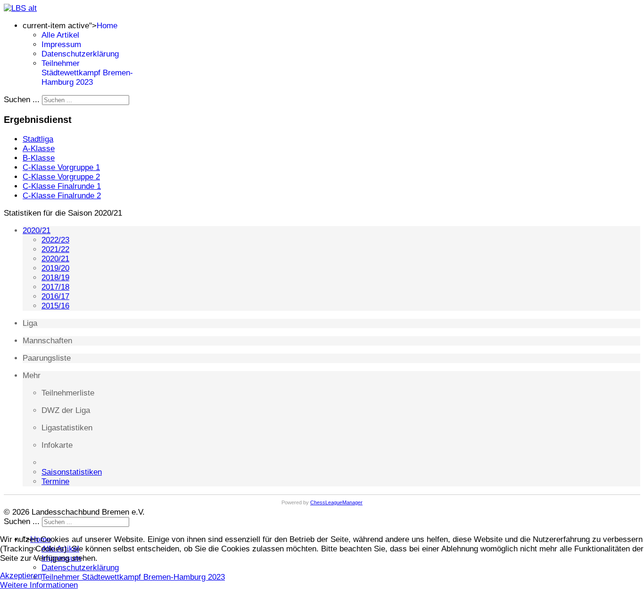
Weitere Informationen (39, 585)
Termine (55, 481)
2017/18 (55, 287)
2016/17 (55, 296)
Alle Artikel (60, 35)
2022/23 (55, 239)
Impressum (61, 44)
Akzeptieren (21, 575)
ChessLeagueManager (336, 502)
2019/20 (55, 268)
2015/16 (55, 305)
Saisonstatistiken (71, 472)
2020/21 (36, 230)
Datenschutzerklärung (80, 53)
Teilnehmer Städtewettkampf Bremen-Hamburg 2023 (87, 73)
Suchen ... (22, 99)
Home (107, 25)
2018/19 (55, 277)
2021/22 (55, 249)
